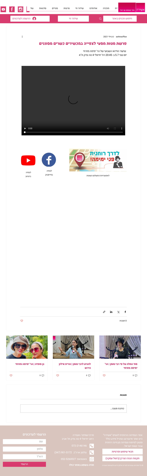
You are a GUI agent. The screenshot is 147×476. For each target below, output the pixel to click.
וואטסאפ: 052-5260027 (74, 459)
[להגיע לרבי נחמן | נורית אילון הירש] (73, 347)
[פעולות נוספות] (22, 36)
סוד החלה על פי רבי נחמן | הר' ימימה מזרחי (121, 366)
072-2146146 (79, 446)
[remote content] (73, 101)
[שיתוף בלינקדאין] (111, 311)
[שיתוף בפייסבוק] (125, 311)
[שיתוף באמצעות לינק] (104, 311)
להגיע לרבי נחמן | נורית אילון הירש (75, 366)
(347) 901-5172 (63, 452)
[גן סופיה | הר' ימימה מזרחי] (27, 347)
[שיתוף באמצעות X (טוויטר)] (118, 311)
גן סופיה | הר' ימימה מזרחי (29, 364)
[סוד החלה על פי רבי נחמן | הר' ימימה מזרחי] (120, 347)
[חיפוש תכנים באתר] (100, 19)
